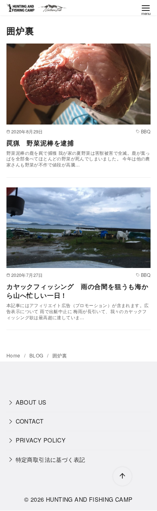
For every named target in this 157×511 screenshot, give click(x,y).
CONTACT (30, 421)
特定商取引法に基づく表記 (50, 459)
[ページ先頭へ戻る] (122, 476)
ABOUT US (31, 402)
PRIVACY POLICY (41, 440)
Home (14, 355)
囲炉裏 (59, 355)
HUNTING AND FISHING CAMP (89, 499)
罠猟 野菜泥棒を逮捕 (40, 142)
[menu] (145, 9)
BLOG (37, 355)
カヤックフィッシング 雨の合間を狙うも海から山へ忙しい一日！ (77, 291)
